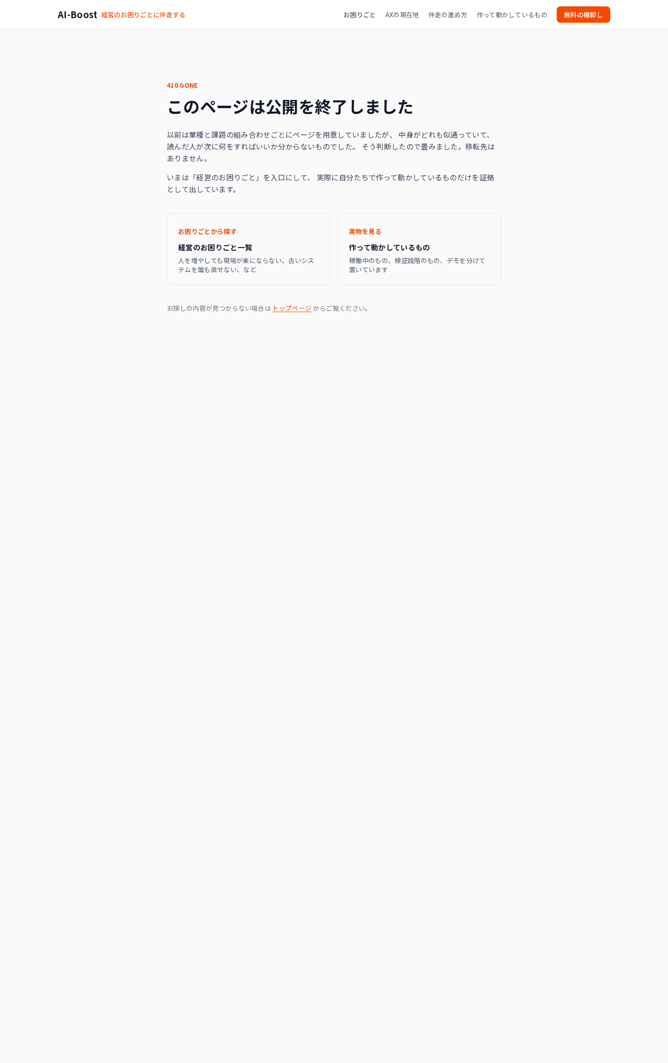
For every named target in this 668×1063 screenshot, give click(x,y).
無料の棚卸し (583, 14)
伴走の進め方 (448, 14)
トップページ (291, 308)
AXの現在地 (402, 14)
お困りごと (360, 14)
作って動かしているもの (512, 14)
